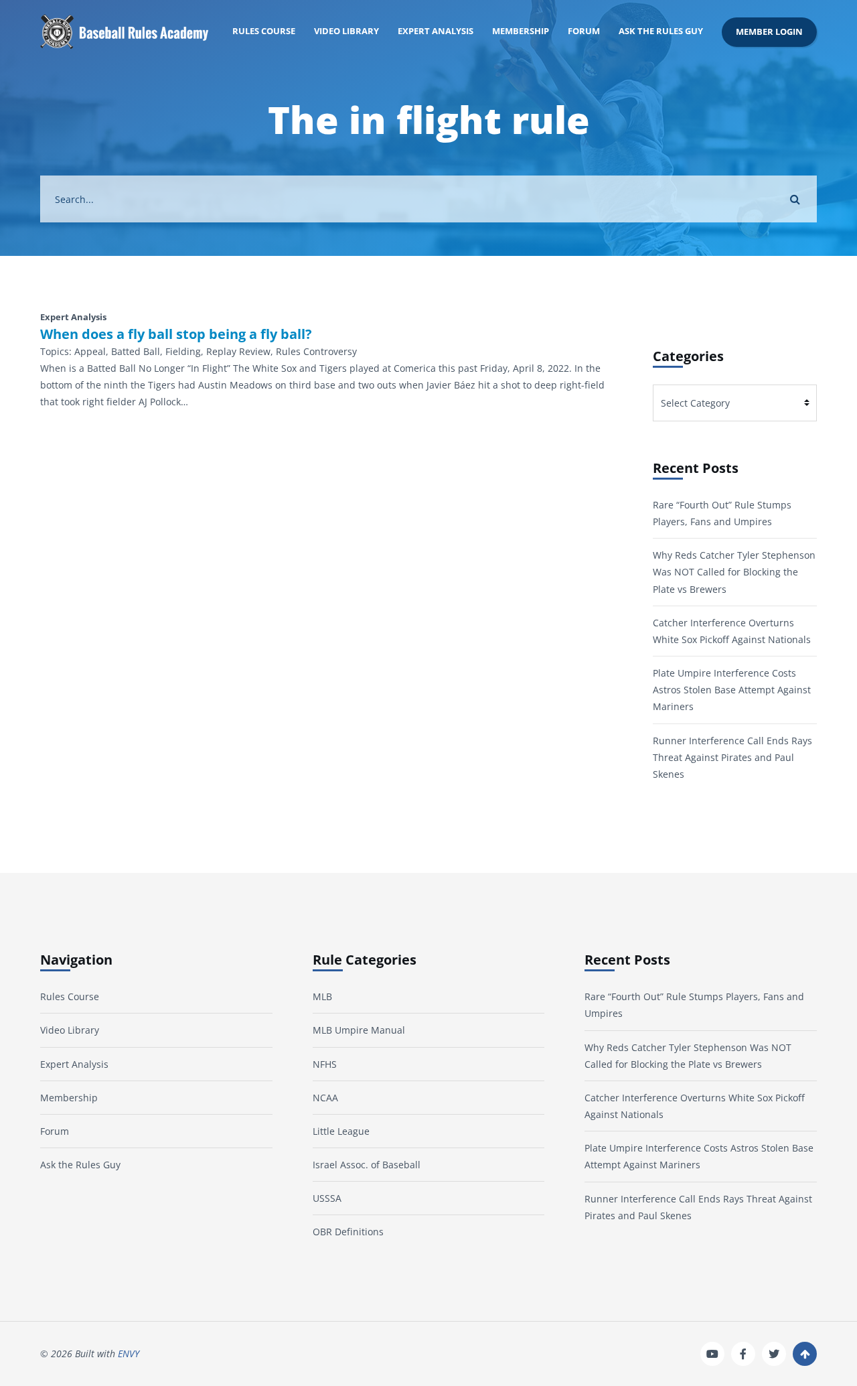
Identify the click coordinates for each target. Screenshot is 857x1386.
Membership (520, 31)
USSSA (327, 1198)
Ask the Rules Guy (661, 31)
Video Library (346, 31)
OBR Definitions (348, 1231)
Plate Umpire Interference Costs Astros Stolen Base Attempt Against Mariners (732, 690)
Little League (341, 1131)
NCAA (325, 1097)
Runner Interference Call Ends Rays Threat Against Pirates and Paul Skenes (732, 757)
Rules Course (263, 31)
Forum (584, 31)
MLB (322, 996)
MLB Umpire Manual (359, 1030)
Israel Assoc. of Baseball (366, 1164)
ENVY (128, 1353)
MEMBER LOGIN (769, 32)
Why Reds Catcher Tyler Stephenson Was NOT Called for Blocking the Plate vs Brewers (734, 572)
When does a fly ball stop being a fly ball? (176, 334)
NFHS (325, 1064)
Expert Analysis (435, 31)
